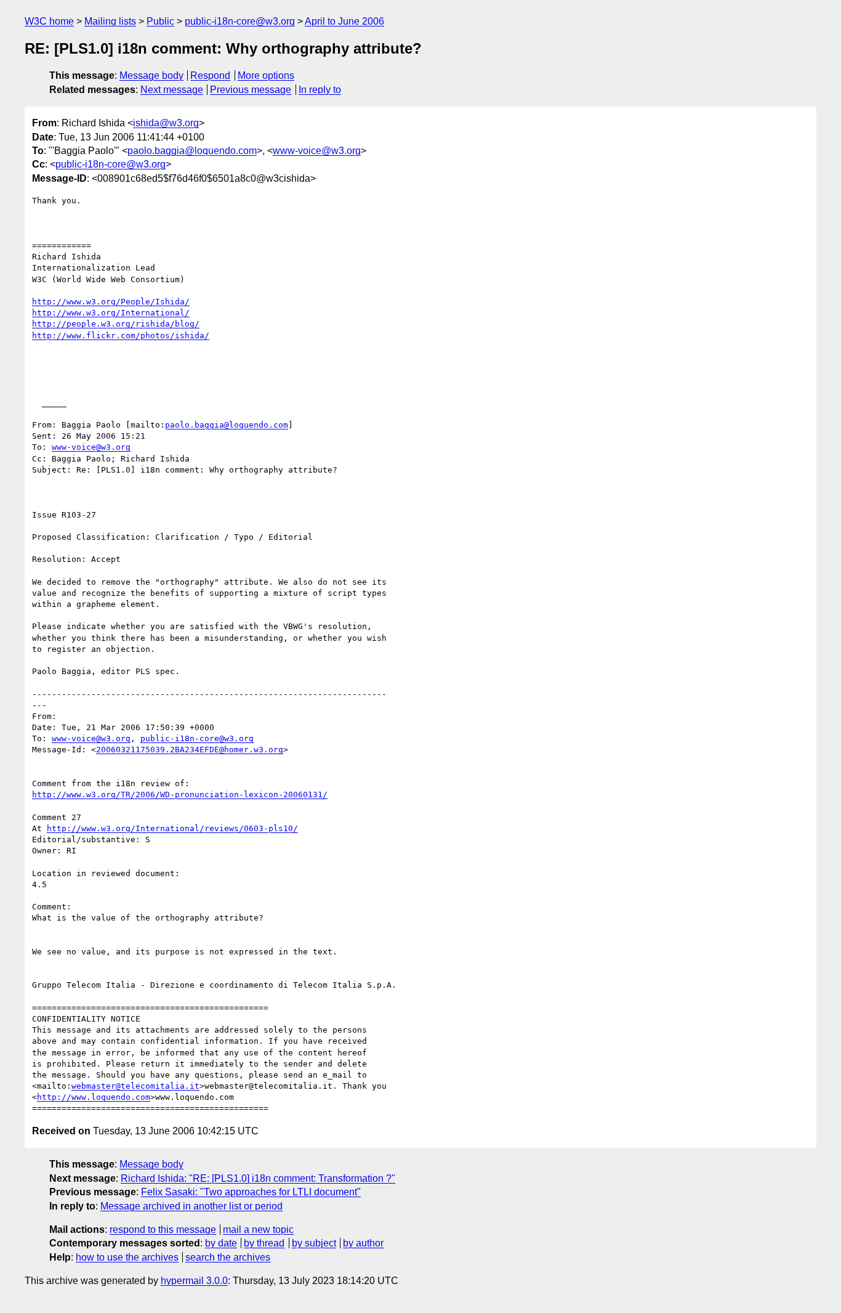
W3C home (49, 21)
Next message (171, 89)
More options (266, 75)
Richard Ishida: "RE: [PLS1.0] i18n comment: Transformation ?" (258, 1178)
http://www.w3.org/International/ (111, 312)
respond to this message (163, 1229)
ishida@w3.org (166, 123)
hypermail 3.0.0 (194, 1280)
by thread (264, 1243)
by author (363, 1243)
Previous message (250, 89)
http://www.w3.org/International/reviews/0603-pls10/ (172, 828)
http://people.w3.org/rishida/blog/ (115, 323)
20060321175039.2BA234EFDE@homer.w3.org (189, 749)
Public (160, 21)
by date (221, 1243)
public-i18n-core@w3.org (240, 21)
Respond (210, 75)
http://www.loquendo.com (93, 1097)
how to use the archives (127, 1257)
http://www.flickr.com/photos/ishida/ (120, 335)
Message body (151, 75)
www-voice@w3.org (317, 150)
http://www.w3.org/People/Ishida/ (111, 301)
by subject (314, 1243)
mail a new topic (258, 1229)
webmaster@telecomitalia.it (135, 1086)
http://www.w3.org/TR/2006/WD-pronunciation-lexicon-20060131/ (180, 794)
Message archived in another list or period (191, 1206)
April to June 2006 (344, 21)
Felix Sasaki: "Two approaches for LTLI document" (251, 1192)
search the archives (227, 1257)
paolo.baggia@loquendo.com (192, 150)
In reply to (320, 89)
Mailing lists (110, 21)
